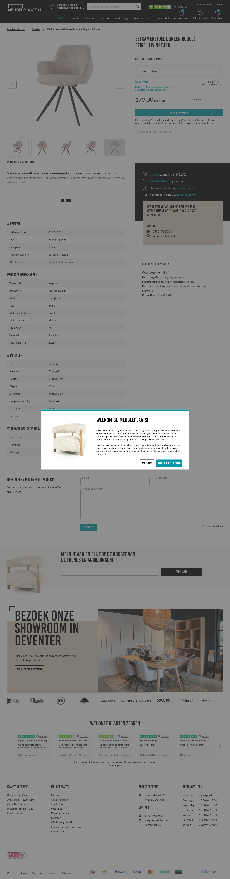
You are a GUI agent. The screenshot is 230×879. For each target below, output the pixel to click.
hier (106, 453)
